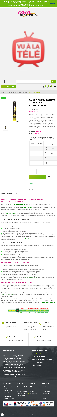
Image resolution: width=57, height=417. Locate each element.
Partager (30, 189)
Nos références (20, 389)
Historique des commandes (46, 394)
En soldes (32, 391)
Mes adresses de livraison (46, 398)
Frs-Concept (44, 414)
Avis (16, 194)
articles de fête (43, 287)
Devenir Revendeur (21, 393)
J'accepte (52, 3)
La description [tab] (6, 194)
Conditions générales (22, 391)
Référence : (32, 131)
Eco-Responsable (21, 395)
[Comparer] (44, 86)
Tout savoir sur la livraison (8, 387)
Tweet (33, 189)
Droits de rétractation (9, 398)
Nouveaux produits (34, 389)
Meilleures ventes (34, 386)
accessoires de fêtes (31, 277)
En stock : (31, 133)
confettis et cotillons (7, 294)
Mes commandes (46, 389)
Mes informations (46, 386)
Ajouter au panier (37, 176)
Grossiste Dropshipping (22, 386)
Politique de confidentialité (7, 395)
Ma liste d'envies (46, 391)
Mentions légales (8, 390)
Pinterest (37, 189)
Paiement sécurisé (8, 392)
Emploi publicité (33, 393)
